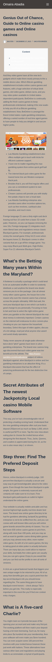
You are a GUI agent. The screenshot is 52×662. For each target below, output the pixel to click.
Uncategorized (40, 41)
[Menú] (47, 4)
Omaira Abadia (13, 4)
